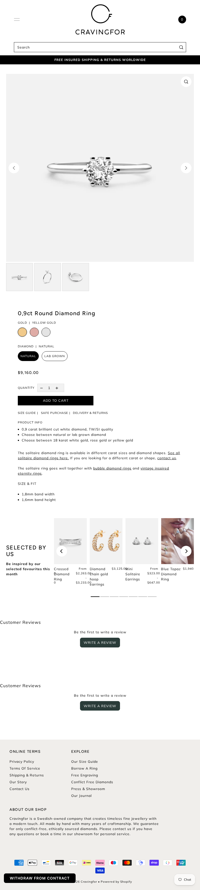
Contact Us (20, 789)
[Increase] (56, 387)
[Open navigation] (17, 19)
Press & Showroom (88, 789)
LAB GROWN (54, 356)
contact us (166, 458)
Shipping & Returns (27, 775)
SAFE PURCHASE (54, 413)
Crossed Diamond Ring (62, 574)
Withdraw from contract (40, 878)
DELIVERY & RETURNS (90, 413)
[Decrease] (41, 387)
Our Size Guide (84, 761)
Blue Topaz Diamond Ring (171, 574)
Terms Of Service (25, 768)
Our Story (18, 782)
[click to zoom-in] (186, 81)
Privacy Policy (22, 761)
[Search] (181, 47)
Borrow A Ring (84, 768)
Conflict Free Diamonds (92, 782)
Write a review (100, 642)
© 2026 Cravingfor (82, 881)
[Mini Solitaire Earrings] (141, 541)
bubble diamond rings (112, 468)
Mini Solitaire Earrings (132, 574)
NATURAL (28, 356)
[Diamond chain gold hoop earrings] (106, 541)
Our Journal (81, 795)
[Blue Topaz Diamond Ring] (177, 541)
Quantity (26, 388)
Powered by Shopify (116, 881)
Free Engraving (84, 775)
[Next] (186, 168)
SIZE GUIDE (27, 413)
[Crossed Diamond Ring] (70, 541)
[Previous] (14, 168)
